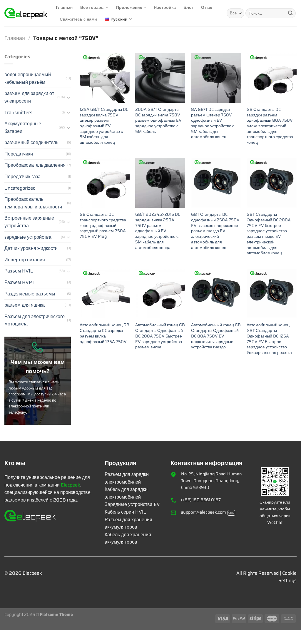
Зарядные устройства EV (132, 504)
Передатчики (18, 154)
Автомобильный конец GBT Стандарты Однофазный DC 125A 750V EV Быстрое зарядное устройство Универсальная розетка (269, 338)
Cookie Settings (287, 576)
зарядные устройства (27, 237)
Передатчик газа (22, 176)
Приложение (129, 7)
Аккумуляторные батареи (22, 127)
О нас (206, 7)
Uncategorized (20, 188)
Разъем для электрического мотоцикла (34, 320)
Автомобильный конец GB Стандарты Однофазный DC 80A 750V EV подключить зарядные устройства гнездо (216, 336)
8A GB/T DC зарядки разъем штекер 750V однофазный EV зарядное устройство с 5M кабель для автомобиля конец (212, 123)
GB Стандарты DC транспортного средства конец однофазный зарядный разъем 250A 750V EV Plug (103, 225)
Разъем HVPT (19, 282)
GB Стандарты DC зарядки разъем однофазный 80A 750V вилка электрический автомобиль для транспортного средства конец (270, 126)
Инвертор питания (24, 259)
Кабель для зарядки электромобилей (126, 493)
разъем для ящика (24, 305)
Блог (188, 7)
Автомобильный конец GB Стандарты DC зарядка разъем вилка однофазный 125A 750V (104, 333)
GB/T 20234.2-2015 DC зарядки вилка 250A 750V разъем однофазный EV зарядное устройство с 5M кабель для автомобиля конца (157, 231)
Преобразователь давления (35, 165)
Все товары (92, 7)
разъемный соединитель (31, 142)
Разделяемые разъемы (29, 294)
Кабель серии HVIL (125, 512)
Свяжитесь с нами (78, 18)
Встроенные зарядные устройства (29, 221)
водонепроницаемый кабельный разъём (27, 78)
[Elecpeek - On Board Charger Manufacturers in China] (25, 13)
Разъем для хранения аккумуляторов (128, 523)
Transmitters (18, 112)
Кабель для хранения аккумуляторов (128, 538)
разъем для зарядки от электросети (29, 97)
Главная (64, 7)
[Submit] (290, 13)
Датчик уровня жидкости (31, 248)
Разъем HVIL (18, 271)
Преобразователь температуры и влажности (33, 202)
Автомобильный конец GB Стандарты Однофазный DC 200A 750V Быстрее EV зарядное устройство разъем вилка (160, 336)
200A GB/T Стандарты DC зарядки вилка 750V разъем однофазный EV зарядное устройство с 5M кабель (158, 120)
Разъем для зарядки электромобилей (127, 478)
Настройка (165, 7)
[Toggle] (68, 97)
